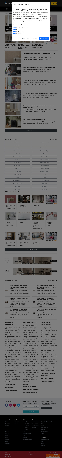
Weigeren (34, 38)
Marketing (19, 34)
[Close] (48, 4)
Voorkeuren (19, 30)
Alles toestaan (44, 38)
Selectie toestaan (24, 38)
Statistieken (19, 32)
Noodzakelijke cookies (22, 28)
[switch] (14, 29)
